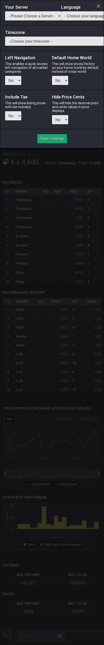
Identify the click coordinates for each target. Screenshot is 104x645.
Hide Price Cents (68, 97)
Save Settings (52, 139)
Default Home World (71, 58)
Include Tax (16, 97)
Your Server (16, 7)
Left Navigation (20, 58)
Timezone (15, 32)
